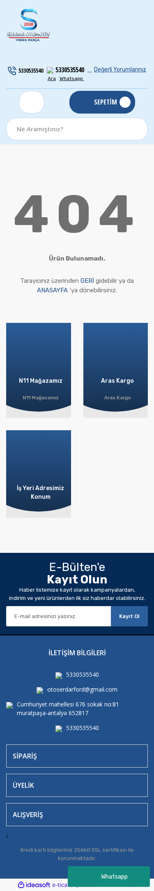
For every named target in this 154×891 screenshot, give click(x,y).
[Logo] (28, 25)
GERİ (87, 280)
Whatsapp (114, 876)
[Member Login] (31, 102)
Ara (52, 78)
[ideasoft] (34, 885)
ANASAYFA (52, 290)
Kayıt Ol (129, 616)
